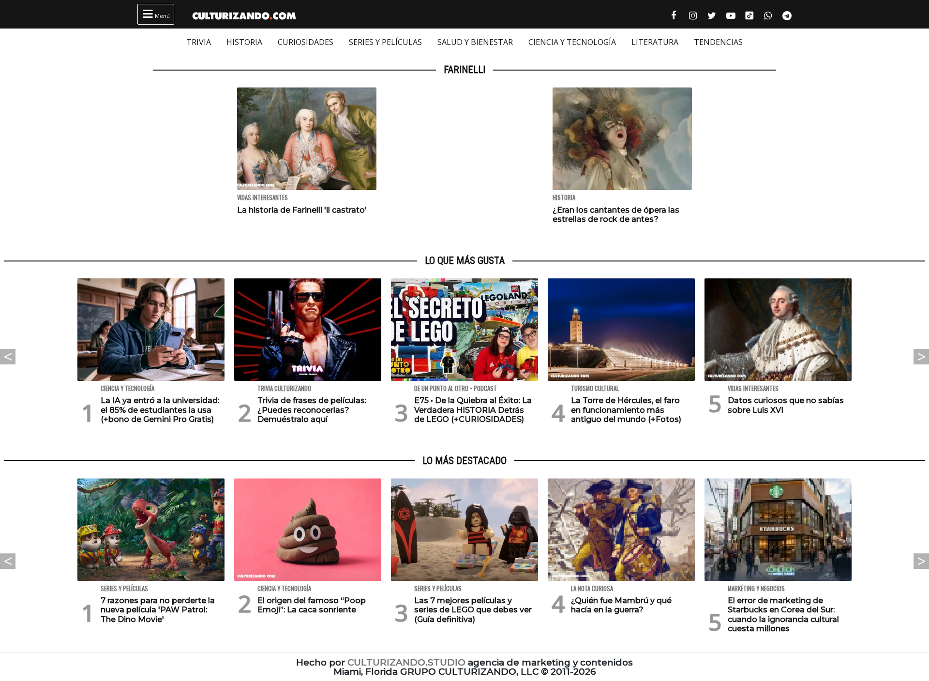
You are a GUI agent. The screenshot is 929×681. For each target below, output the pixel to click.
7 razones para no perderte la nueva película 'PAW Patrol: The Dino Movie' (158, 609)
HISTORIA (244, 42)
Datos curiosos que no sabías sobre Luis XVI (786, 405)
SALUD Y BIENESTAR (475, 42)
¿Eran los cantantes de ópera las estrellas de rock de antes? (616, 214)
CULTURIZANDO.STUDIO (406, 662)
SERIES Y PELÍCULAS (385, 42)
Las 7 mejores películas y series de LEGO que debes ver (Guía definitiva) (473, 609)
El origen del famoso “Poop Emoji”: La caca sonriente (311, 605)
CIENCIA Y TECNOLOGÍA (572, 42)
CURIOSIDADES (305, 42)
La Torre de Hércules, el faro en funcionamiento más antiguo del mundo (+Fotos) (626, 409)
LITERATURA (654, 42)
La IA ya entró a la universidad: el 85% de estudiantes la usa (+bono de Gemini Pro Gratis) (160, 409)
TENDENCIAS (718, 42)
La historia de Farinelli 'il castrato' (302, 210)
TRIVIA (198, 42)
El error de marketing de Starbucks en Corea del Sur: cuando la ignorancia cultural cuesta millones (783, 614)
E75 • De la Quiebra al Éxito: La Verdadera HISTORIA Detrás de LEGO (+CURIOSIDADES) (473, 409)
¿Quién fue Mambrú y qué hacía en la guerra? (621, 605)
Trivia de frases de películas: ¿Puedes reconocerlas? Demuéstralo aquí (311, 409)
